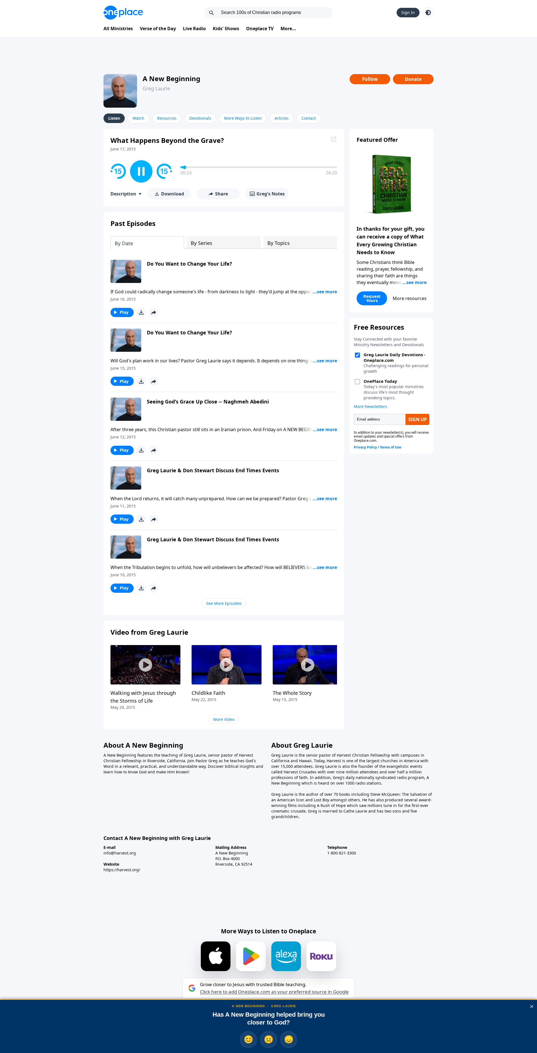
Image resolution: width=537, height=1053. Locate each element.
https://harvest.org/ (121, 869)
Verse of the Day (158, 28)
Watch (138, 118)
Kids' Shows (226, 28)
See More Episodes (224, 603)
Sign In (408, 12)
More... (288, 28)
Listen (114, 118)
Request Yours (372, 298)
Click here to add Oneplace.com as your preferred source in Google (274, 992)
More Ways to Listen (243, 118)
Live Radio (194, 28)
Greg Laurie (156, 88)
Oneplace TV (260, 28)
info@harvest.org (119, 853)
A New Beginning (171, 78)
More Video (223, 719)
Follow (370, 79)
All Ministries (118, 28)
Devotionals (200, 118)
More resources (410, 298)
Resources (166, 118)
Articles (282, 118)
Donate (413, 79)
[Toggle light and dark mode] (428, 12)
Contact (309, 118)
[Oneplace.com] (123, 13)
